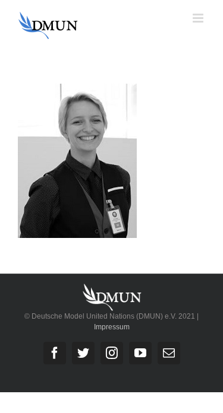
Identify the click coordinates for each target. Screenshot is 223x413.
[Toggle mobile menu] (199, 18)
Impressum (112, 327)
